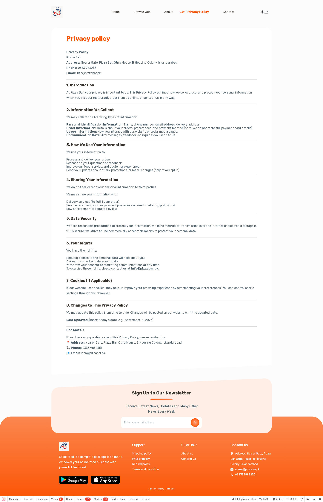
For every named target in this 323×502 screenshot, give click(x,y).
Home (115, 12)
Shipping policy (142, 453)
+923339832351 (245, 474)
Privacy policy (197, 12)
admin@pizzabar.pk (246, 469)
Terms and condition (145, 469)
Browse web (141, 12)
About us (187, 453)
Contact (228, 12)
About (168, 12)
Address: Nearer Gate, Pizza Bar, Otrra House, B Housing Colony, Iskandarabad (250, 459)
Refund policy (141, 464)
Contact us (188, 458)
